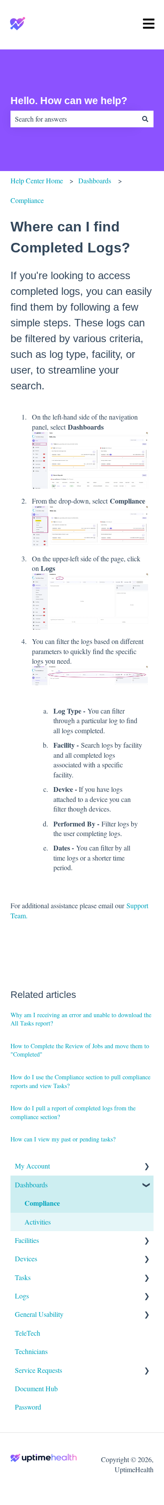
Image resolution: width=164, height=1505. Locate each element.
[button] (147, 1167)
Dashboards (94, 180)
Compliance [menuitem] (42, 1203)
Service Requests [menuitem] (38, 1370)
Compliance (27, 200)
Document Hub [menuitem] (36, 1388)
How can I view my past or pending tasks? (62, 1139)
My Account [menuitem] (32, 1165)
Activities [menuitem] (37, 1221)
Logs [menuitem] (22, 1295)
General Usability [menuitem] (39, 1314)
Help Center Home (36, 180)
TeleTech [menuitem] (27, 1332)
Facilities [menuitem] (27, 1240)
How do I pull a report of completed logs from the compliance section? (73, 1112)
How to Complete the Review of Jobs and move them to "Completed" (79, 1050)
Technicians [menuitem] (31, 1351)
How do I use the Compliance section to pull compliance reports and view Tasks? (80, 1081)
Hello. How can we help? (68, 100)
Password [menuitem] (28, 1406)
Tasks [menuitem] (23, 1277)
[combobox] (73, 119)
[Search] (145, 119)
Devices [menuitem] (26, 1258)
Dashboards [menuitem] (31, 1184)
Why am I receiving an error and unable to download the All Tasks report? (80, 1019)
